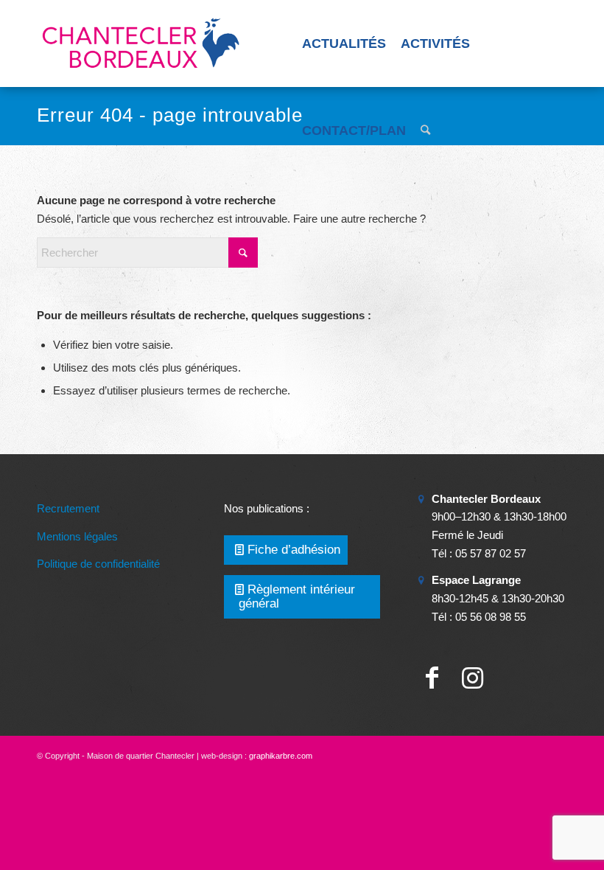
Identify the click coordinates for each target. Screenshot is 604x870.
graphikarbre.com (280, 755)
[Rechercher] (425, 130)
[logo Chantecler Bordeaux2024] (142, 43)
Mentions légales (77, 536)
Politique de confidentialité (98, 563)
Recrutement (68, 508)
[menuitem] (344, 43)
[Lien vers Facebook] (432, 678)
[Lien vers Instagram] (472, 678)
